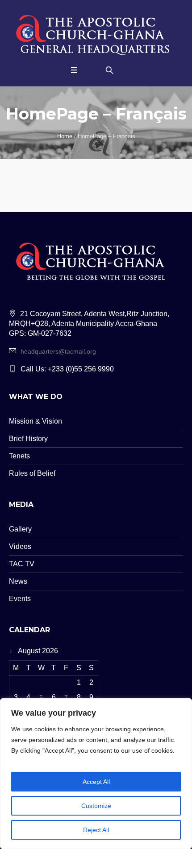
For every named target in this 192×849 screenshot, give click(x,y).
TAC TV (21, 564)
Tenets (19, 456)
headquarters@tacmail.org (58, 351)
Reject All (96, 829)
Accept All (96, 781)
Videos (20, 546)
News (18, 581)
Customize (96, 805)
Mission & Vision (35, 421)
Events (20, 598)
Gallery (20, 529)
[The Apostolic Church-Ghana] (96, 33)
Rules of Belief (32, 473)
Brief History (28, 438)
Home (64, 136)
